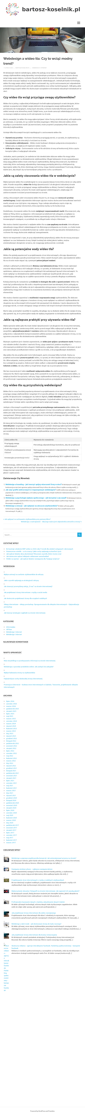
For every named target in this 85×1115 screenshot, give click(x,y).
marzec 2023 (11, 731)
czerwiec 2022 (11, 753)
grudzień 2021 (11, 768)
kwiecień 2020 (11, 818)
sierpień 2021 (11, 778)
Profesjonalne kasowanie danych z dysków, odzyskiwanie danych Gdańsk (38, 902)
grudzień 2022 (11, 738)
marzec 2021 (11, 790)
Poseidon (51, 1111)
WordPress (41, 1111)
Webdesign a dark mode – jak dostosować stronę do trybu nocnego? (36, 924)
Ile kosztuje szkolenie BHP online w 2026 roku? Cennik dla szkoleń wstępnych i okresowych (39, 549)
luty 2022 (9, 763)
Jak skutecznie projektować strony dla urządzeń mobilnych (25, 598)
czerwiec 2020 (11, 813)
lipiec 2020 (10, 810)
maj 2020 (9, 815)
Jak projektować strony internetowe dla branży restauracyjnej (34, 935)
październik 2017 (12, 825)
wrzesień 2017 (11, 828)
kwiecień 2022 (11, 758)
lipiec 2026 (10, 701)
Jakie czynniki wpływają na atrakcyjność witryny (21, 580)
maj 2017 (9, 837)
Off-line (9, 629)
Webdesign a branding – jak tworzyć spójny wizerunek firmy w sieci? (33, 484)
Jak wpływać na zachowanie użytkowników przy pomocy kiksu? (27, 519)
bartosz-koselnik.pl (22, 68)
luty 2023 (9, 733)
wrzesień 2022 (11, 746)
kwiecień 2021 (11, 788)
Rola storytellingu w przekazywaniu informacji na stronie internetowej (29, 660)
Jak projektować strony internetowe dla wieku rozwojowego (34, 913)
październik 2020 (12, 803)
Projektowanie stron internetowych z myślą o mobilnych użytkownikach (38, 880)
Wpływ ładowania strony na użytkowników (19, 672)
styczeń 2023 (11, 736)
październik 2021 (12, 773)
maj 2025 (9, 716)
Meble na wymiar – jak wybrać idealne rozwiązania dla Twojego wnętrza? (32, 559)
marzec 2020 (11, 820)
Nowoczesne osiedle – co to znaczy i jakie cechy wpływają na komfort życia (33, 551)
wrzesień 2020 (11, 805)
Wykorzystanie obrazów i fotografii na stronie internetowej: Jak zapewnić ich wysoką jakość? (45, 891)
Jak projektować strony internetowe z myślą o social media (25, 592)
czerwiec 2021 (11, 783)
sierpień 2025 (11, 711)
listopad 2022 (11, 741)
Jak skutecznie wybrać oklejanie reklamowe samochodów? (27, 556)
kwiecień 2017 (11, 840)
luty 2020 (9, 823)
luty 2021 (9, 793)
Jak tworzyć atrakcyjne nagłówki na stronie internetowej (24, 613)
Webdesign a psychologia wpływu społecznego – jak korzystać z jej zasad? (35, 498)
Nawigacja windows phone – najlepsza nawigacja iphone (32, 869)
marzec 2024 (11, 723)
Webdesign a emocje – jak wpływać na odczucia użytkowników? (31, 506)
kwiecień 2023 (11, 728)
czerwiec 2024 (11, 721)
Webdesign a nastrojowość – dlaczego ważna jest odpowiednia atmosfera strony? (50, 521)
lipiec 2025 (10, 713)
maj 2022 (9, 756)
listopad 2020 (11, 800)
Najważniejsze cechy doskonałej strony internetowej (23, 678)
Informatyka (10, 627)
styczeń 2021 (11, 795)
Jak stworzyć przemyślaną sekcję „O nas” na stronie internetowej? (28, 586)
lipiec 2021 (10, 780)
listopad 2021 (11, 770)
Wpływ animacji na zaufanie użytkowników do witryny (23, 574)
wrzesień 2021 (11, 775)
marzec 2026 (11, 706)
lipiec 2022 (10, 751)
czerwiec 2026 (11, 704)
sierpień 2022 (11, 748)
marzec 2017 (11, 842)
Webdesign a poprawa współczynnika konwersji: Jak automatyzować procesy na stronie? (44, 858)
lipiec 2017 (10, 832)
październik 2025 (12, 709)
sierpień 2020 (11, 808)
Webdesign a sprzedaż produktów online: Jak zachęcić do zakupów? (28, 666)
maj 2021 (9, 785)
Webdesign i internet (39, 68)
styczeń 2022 (11, 766)
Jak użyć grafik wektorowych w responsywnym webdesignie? (30, 490)
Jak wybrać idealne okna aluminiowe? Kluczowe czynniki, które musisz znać (33, 554)
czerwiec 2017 (11, 835)
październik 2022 (12, 743)
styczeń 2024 (11, 726)
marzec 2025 (11, 718)
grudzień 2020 (11, 798)
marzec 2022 (11, 761)
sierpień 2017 (11, 830)
